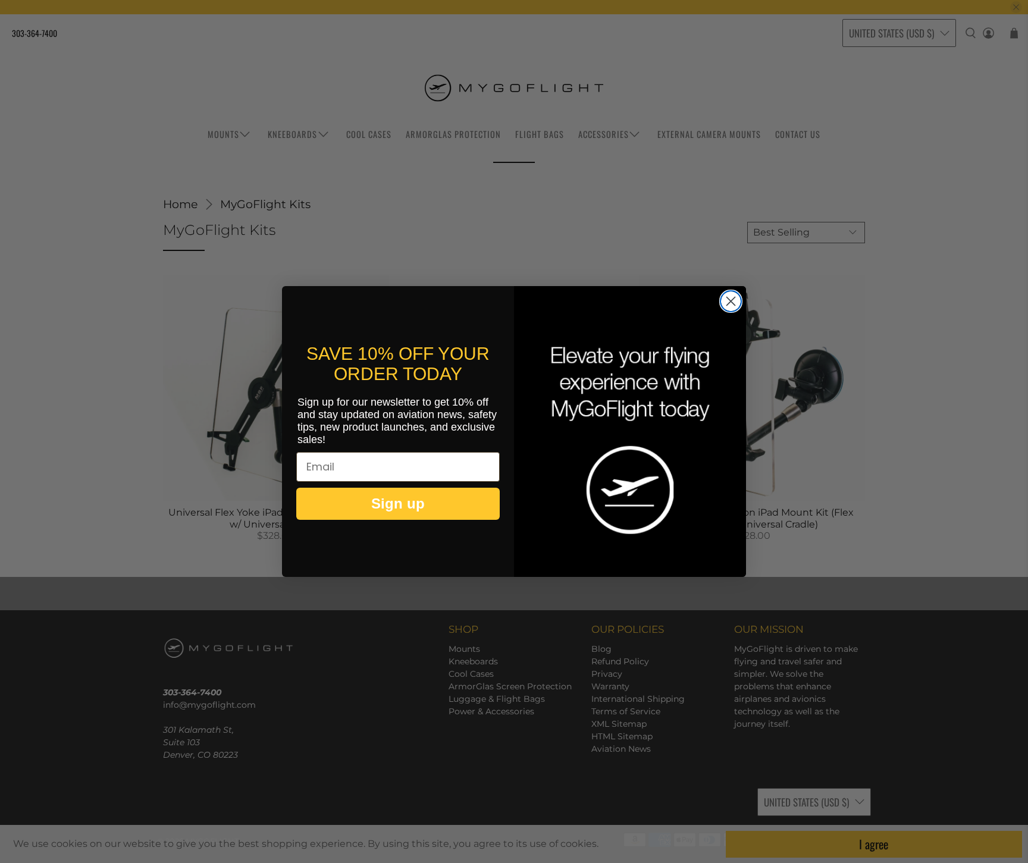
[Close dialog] (730, 301)
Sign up (398, 503)
